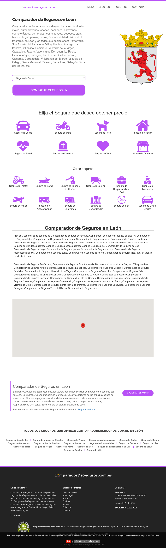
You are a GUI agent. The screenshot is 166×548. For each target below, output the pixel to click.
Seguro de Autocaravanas (102, 439)
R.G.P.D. (67, 498)
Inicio (90, 6)
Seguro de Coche (128, 439)
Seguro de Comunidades (101, 443)
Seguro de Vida (94, 450)
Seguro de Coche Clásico (46, 443)
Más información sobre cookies (87, 541)
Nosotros (121, 6)
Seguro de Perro (64, 446)
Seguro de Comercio (74, 443)
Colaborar (67, 507)
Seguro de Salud (144, 446)
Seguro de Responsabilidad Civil (114, 446)
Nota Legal (68, 495)
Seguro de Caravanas (19, 443)
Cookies (66, 501)
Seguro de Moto (85, 446)
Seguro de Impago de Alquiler (48, 439)
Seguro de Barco (21, 446)
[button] (83, 326)
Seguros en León (86, 409)
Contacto (67, 510)
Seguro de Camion (150, 439)
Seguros (104, 6)
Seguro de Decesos (128, 443)
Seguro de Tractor (73, 450)
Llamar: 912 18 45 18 (125, 502)
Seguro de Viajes (76, 439)
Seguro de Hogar (43, 446)
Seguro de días (150, 443)
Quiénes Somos (70, 492)
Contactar (139, 6)
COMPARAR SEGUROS (47, 90)
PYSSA (66, 504)
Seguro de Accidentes (17, 439)
